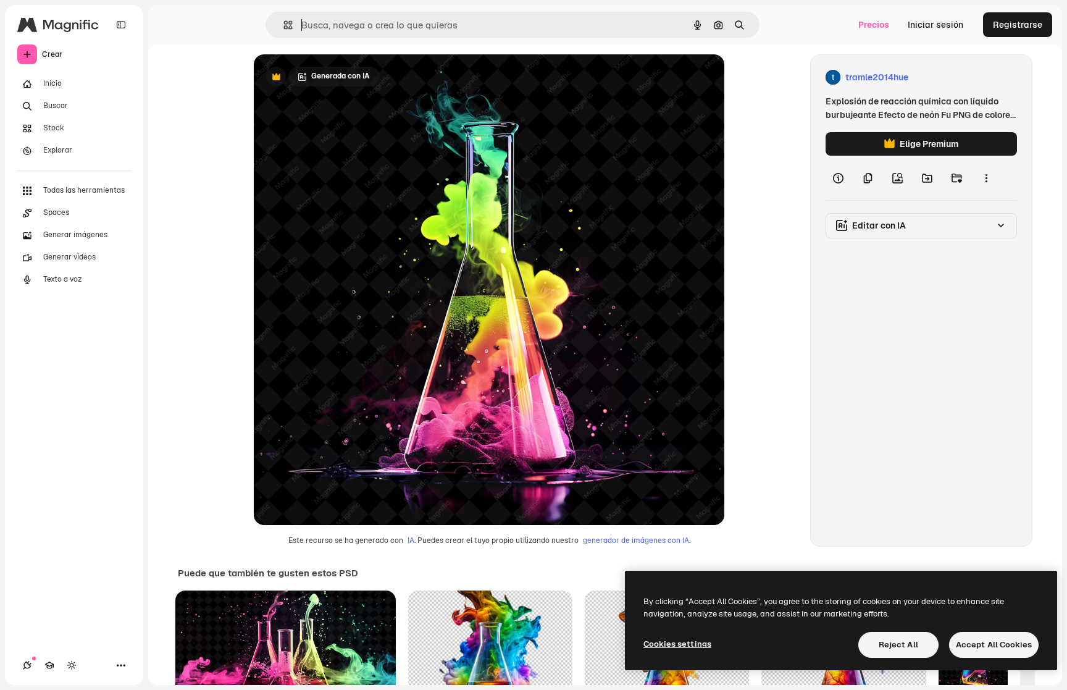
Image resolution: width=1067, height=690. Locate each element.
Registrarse (1017, 24)
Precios (873, 24)
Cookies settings (677, 644)
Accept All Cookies (994, 644)
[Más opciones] (986, 178)
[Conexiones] (27, 665)
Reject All (898, 644)
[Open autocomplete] (283, 25)
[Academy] (49, 665)
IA (411, 540)
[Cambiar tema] (72, 665)
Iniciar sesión (935, 24)
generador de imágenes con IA (636, 540)
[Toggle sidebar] (121, 25)
